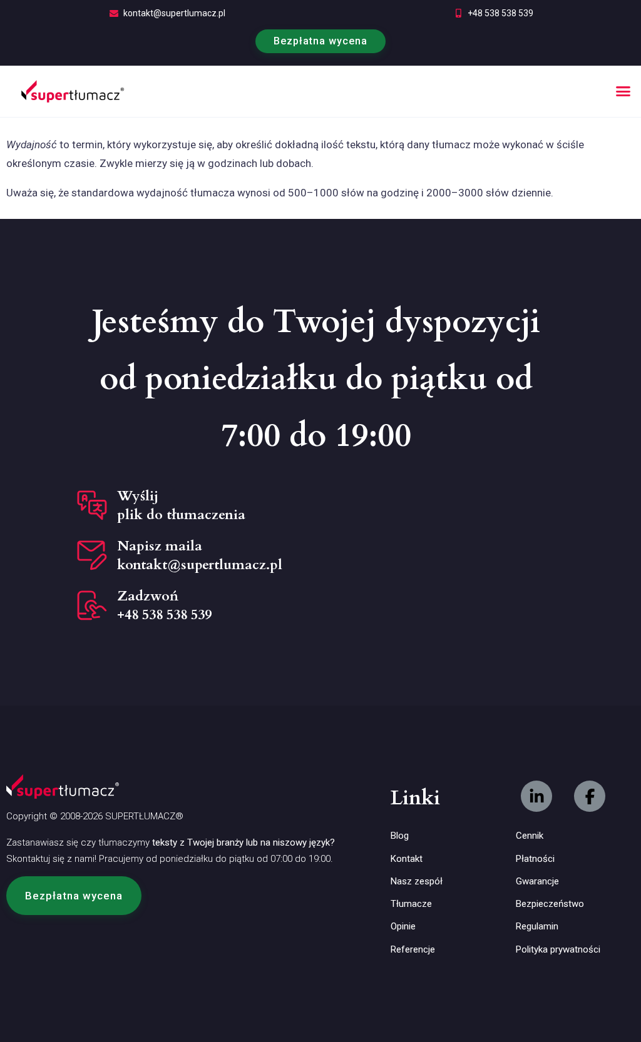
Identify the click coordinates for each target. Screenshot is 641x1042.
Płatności (535, 858)
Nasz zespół (417, 881)
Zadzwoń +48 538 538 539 (164, 605)
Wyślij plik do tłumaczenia (181, 505)
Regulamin (537, 926)
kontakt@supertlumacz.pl (174, 13)
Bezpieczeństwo (550, 903)
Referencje (413, 949)
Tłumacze (411, 903)
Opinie (403, 926)
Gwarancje (537, 881)
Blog (400, 835)
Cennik (529, 835)
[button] (623, 91)
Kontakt (407, 858)
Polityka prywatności (558, 949)
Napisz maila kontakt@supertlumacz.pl (199, 555)
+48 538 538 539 (500, 13)
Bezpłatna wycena (320, 41)
